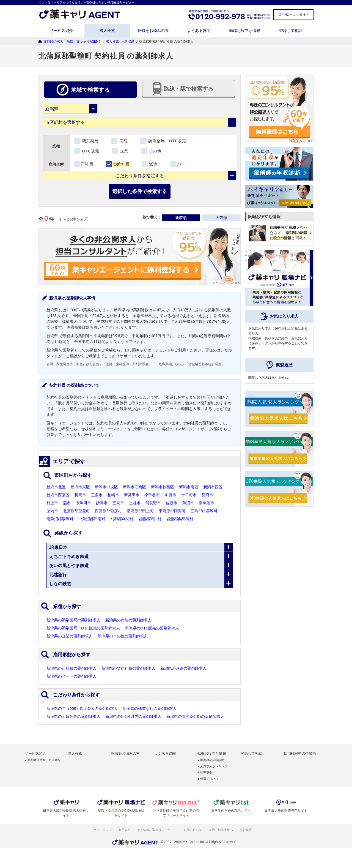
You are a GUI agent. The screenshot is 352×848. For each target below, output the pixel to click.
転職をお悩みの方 (153, 30)
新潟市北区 (56, 487)
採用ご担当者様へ (221, 829)
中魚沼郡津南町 (91, 519)
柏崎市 (113, 495)
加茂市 (170, 495)
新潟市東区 (80, 487)
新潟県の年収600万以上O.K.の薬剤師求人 (82, 708)
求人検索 (107, 30)
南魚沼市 (206, 503)
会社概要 (246, 829)
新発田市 (131, 495)
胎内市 (52, 511)
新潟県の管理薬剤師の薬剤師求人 (195, 716)
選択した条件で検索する (139, 191)
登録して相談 (290, 30)
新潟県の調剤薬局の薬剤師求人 (73, 620)
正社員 (87, 164)
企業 (123, 151)
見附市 (207, 495)
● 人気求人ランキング (212, 766)
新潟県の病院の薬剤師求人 (128, 620)
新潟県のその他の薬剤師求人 (123, 636)
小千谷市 (152, 495)
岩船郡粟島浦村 (179, 519)
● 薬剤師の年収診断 (210, 760)
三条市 (97, 495)
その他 (154, 151)
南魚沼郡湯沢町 (59, 519)
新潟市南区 (188, 487)
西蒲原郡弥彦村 (108, 511)
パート (183, 164)
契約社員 (121, 164)
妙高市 (102, 503)
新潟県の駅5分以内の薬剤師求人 (133, 716)
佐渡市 (171, 503)
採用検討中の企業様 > (293, 14)
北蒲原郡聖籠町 (76, 511)
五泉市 (118, 503)
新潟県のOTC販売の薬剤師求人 (152, 628)
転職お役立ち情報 (244, 30)
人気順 (221, 218)
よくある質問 (198, 30)
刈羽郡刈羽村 (121, 519)
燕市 (67, 503)
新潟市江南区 (134, 487)
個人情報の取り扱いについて (157, 829)
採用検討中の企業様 (300, 753)
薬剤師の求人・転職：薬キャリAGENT (72, 41)
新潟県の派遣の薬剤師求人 (183, 668)
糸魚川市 (83, 503)
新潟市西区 (212, 487)
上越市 (135, 503)
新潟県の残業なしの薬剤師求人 (150, 708)
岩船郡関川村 (149, 519)
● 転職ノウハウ (207, 778)
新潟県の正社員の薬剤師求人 (71, 668)
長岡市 (80, 495)
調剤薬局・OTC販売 (166, 140)
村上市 (52, 503)
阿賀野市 (153, 503)
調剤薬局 (89, 140)
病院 (123, 140)
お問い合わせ (193, 829)
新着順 (181, 218)
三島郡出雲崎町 (204, 511)
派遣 (153, 164)
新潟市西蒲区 (58, 495)
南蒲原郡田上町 (140, 511)
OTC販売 (90, 151)
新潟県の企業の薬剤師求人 (69, 636)
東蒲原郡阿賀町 (172, 511)
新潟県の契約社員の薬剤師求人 (128, 668)
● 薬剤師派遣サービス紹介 (43, 760)
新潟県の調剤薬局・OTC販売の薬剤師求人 (83, 628)
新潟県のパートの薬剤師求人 (71, 676)
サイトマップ (103, 829)
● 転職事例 (204, 772)
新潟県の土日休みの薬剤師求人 (73, 716)
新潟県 (129, 41)
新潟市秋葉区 (162, 487)
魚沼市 (188, 503)
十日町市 (189, 495)
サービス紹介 (61, 30)
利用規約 (125, 829)
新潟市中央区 (106, 487)
